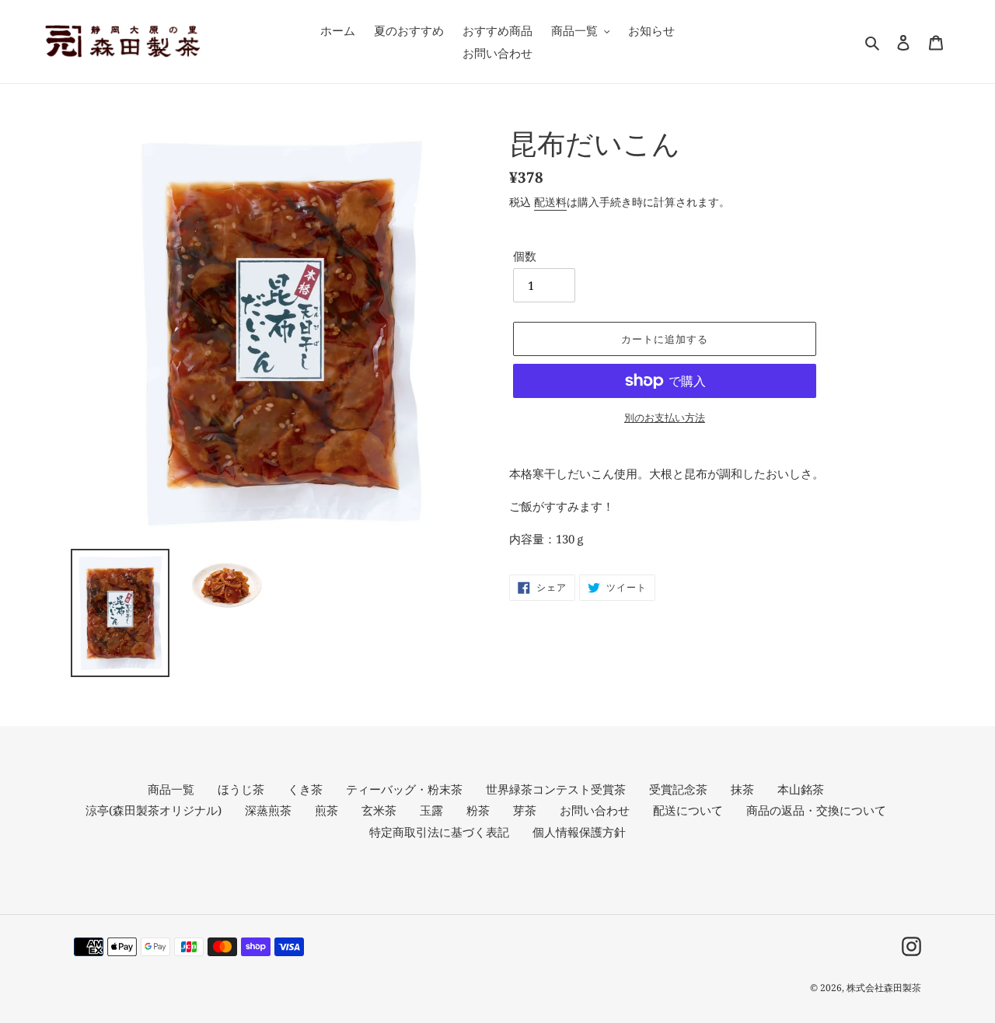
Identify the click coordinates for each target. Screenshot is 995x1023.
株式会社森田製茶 (884, 987)
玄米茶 (378, 810)
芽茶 (524, 810)
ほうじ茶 (241, 789)
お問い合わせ (595, 810)
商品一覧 (171, 789)
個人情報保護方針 (579, 832)
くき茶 (305, 789)
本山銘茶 (800, 789)
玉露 (431, 810)
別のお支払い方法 (664, 417)
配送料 (550, 201)
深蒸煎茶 (268, 810)
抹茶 (742, 789)
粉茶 (478, 810)
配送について (688, 810)
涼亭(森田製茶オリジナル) (154, 810)
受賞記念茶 (678, 789)
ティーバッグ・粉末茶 (404, 789)
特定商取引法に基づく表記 (439, 832)
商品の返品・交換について (816, 810)
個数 (524, 256)
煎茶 (326, 810)
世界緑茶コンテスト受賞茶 (556, 789)
